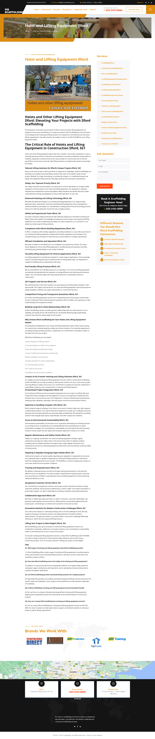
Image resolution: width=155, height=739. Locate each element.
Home (36, 9)
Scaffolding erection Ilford (111, 84)
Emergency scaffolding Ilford (112, 138)
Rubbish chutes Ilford (109, 122)
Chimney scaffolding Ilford (111, 106)
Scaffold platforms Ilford (110, 117)
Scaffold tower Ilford (109, 133)
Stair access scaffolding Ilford (112, 111)
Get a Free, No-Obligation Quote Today (113, 203)
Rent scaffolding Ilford (110, 74)
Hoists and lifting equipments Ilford (114, 127)
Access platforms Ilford (110, 101)
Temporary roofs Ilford (110, 144)
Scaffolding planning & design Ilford (114, 79)
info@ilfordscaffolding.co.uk (66, 2)
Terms (94, 735)
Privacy (88, 735)
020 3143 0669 (114, 10)
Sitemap (99, 735)
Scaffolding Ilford (108, 63)
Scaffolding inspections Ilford (112, 95)
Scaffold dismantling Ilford (111, 90)
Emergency (66, 9)
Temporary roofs (80, 9)
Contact (92, 9)
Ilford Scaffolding (65, 735)
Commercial (46, 9)
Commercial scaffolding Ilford (112, 68)
